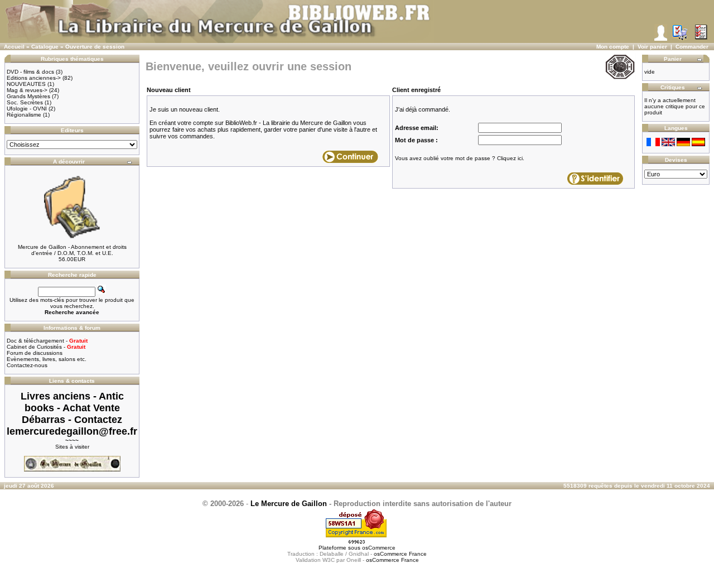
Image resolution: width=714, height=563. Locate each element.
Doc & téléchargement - (47, 341)
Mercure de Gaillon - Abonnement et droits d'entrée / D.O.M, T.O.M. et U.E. (72, 250)
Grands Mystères (28, 96)
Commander (692, 47)
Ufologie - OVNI (27, 108)
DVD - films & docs (30, 72)
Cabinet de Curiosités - (46, 347)
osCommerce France (400, 554)
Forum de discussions (34, 353)
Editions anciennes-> (34, 78)
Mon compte (612, 47)
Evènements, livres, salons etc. (46, 359)
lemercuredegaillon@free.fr (72, 431)
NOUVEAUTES (26, 84)
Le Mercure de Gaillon (288, 503)
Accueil (14, 47)
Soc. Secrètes (25, 102)
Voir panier (652, 47)
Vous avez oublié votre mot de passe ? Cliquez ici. (459, 158)
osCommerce (378, 548)
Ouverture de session (94, 47)
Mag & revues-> (27, 90)
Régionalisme (24, 115)
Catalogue (45, 47)
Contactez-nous (27, 365)
